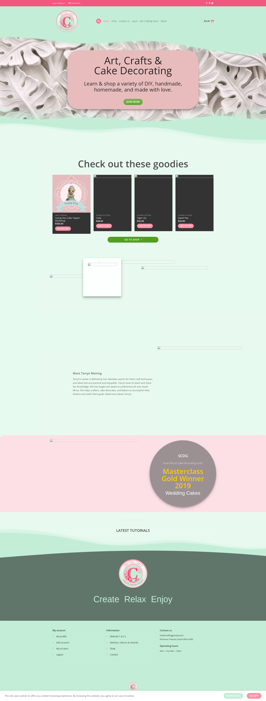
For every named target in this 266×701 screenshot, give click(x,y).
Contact (114, 654)
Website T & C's (118, 636)
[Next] (213, 205)
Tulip (98, 218)
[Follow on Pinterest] (212, 3)
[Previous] (52, 205)
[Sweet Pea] (194, 194)
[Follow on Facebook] (207, 3)
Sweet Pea (183, 218)
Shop (114, 21)
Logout (59, 654)
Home (106, 21)
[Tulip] (113, 194)
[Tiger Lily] (154, 194)
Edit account (62, 642)
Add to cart (63, 228)
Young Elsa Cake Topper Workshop (67, 219)
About (164, 21)
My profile (61, 636)
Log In (135, 21)
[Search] (98, 21)
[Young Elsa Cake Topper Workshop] (71, 194)
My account (62, 648)
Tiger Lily (141, 218)
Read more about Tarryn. (118, 393)
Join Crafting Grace (149, 21)
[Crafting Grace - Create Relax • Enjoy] (71, 21)
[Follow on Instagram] (209, 3)
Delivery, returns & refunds (124, 642)
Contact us (124, 21)
